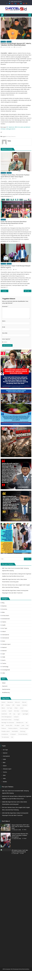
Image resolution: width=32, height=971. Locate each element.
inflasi (16, 708)
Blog (3, 603)
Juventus (3, 711)
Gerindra (24, 705)
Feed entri (4, 686)
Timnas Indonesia (22, 734)
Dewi (12, 225)
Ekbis (3, 612)
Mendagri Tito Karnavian (7, 722)
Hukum (4, 631)
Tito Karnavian (5, 737)
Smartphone (4, 734)
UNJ (12, 737)
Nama (3, 321)
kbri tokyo (16, 711)
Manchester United (6, 719)
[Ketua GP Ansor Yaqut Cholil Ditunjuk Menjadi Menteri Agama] (16, 253)
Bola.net (24, 702)
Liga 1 (19, 714)
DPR (13, 705)
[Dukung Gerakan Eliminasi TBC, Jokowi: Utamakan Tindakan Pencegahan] (5, 840)
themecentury (25, 969)
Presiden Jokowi (5, 731)
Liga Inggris (25, 714)
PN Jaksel (17, 725)
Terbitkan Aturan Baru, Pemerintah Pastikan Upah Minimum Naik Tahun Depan (15, 176)
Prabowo (3, 728)
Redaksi (5, 781)
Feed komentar (6, 689)
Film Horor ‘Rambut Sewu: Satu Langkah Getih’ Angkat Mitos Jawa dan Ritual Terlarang (16, 586)
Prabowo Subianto (13, 728)
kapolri (10, 711)
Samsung (22, 731)
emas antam (5, 615)
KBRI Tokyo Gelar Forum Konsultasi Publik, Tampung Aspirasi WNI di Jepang (15, 569)
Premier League (24, 728)
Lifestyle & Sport (6, 644)
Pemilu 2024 (9, 725)
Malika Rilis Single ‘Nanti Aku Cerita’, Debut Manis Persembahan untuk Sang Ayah (14, 580)
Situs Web (4, 333)
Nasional (9, 41)
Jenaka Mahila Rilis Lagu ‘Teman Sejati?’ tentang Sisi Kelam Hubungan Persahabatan (5, 291)
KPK (10, 714)
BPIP (2, 705)
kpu (14, 714)
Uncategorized (6, 670)
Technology (5, 666)
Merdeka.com (20, 722)
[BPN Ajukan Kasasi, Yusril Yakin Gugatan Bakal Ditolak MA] (5, 905)
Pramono (13, 136)
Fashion (4, 622)
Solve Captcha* (6, 339)
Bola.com (17, 702)
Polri (27, 725)
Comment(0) (18, 47)
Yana (11, 47)
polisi (23, 725)
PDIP (2, 725)
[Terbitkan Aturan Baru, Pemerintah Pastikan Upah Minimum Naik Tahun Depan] (16, 161)
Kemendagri (25, 711)
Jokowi (21, 708)
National (4, 650)
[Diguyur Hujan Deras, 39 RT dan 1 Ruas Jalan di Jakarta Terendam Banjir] (5, 827)
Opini (3, 654)
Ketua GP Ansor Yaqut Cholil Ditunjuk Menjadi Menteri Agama (15, 266)
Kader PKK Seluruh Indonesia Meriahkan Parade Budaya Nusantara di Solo (14, 222)
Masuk (3, 683)
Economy (4, 609)
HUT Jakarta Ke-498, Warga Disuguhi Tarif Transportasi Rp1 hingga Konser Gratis (28, 291)
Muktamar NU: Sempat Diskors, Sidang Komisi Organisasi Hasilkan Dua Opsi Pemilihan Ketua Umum (16, 575)
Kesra (3, 641)
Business (4, 606)
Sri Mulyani (13, 734)
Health (4, 625)
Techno (4, 663)
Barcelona (10, 702)
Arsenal (3, 702)
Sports (3, 660)
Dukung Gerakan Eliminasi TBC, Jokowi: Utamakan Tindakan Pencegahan (20, 835)
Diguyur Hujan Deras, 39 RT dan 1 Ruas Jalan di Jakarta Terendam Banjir (21, 826)
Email (3, 327)
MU (26, 722)
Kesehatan (4, 714)
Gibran (3, 708)
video (3, 673)
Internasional (5, 634)
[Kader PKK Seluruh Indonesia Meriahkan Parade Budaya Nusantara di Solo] (16, 208)
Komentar (5, 306)
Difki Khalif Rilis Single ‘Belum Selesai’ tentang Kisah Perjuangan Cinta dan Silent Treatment (15, 592)
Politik (3, 657)
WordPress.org (6, 692)
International (5, 638)
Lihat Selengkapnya (6, 717)
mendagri (16, 719)
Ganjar (18, 705)
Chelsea (8, 705)
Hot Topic (3, 41)
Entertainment (6, 618)
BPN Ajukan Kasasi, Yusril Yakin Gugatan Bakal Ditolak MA (20, 851)
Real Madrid (15, 731)
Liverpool (16, 717)
